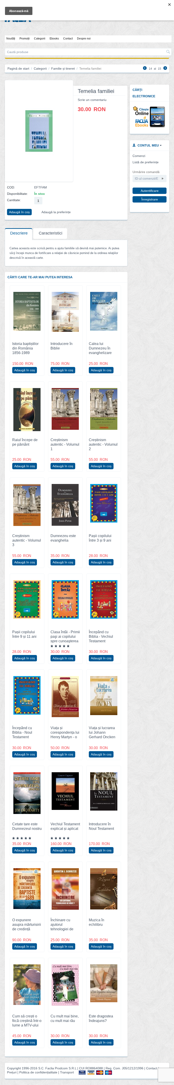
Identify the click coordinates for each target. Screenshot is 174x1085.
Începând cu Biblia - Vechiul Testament (101, 636)
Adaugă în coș (19, 212)
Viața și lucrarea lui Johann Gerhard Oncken (102, 732)
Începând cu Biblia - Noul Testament (22, 732)
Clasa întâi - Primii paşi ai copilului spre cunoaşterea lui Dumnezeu (65, 639)
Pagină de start (18, 68)
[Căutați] (168, 52)
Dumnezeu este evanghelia (63, 538)
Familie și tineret (63, 68)
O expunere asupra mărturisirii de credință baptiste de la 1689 (26, 929)
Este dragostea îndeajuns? (101, 1018)
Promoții (24, 38)
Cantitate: (14, 200)
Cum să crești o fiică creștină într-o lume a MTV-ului (26, 1020)
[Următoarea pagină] (165, 68)
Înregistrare (149, 199)
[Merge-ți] (162, 178)
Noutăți (10, 38)
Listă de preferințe (146, 162)
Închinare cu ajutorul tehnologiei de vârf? (62, 927)
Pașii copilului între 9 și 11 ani (24, 634)
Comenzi (139, 156)
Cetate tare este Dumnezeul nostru (27, 826)
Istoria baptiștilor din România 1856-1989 (25, 348)
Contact (68, 38)
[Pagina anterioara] (145, 68)
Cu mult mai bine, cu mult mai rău (65, 1018)
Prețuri (12, 1072)
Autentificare (150, 191)
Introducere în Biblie (61, 346)
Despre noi (84, 38)
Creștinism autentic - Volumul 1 (65, 444)
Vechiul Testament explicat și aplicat (65, 826)
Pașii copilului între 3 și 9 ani (100, 538)
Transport (67, 1072)
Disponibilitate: (17, 193)
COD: (11, 187)
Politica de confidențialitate (38, 1072)
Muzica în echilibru (96, 922)
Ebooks (54, 38)
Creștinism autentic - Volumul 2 (103, 444)
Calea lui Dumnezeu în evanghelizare (100, 348)
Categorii (39, 38)
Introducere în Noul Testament (101, 826)
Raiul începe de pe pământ (25, 442)
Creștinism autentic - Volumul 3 (26, 540)
